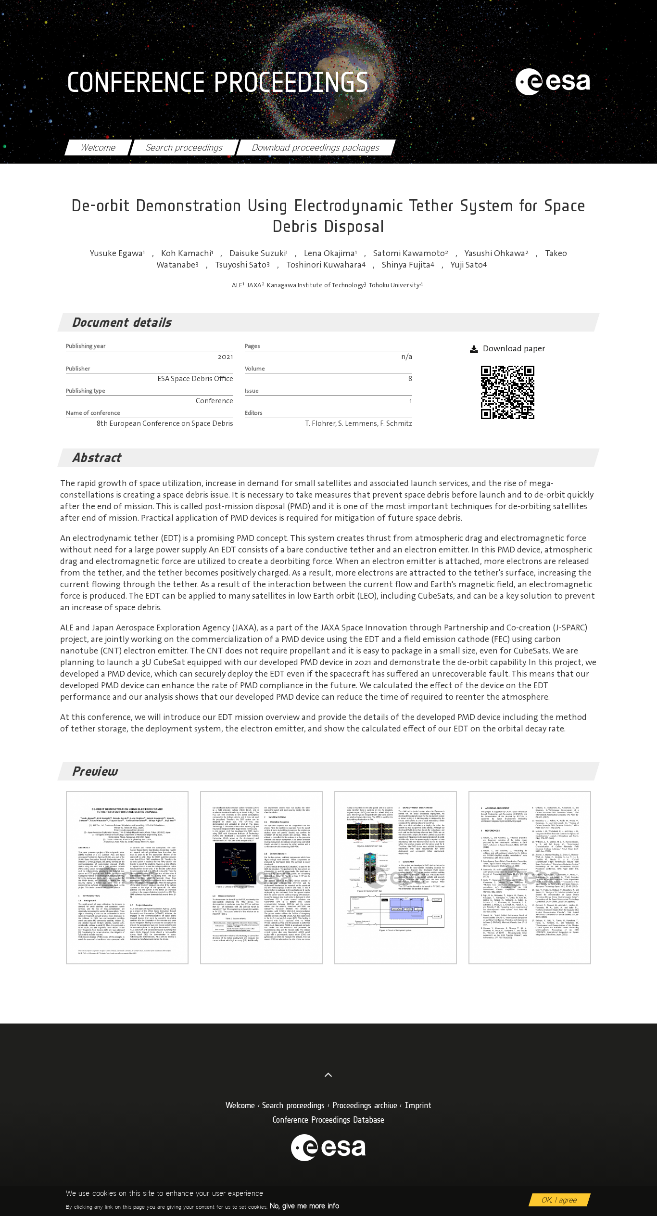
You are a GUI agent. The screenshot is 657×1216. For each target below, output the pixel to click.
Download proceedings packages (316, 147)
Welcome (98, 147)
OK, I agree (560, 1199)
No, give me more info (304, 1205)
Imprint (417, 1105)
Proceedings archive (364, 1105)
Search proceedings (184, 147)
